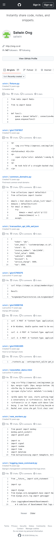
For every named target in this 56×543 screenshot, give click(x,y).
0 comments (28, 94)
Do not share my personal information (28, 531)
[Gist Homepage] (19, 4)
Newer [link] (24, 513)
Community (41, 526)
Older (32, 513)
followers (11, 50)
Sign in (36, 4)
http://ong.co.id (13, 46)
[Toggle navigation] (4, 5)
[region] (28, 111)
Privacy (14, 526)
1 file (7, 138)
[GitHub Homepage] (19, 535)
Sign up (48, 4)
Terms (6, 526)
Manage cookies (32, 528)
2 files (7, 94)
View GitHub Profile (28, 58)
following (24, 50)
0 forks (16, 94)
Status (31, 526)
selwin (5, 83)
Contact (20, 528)
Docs (50, 526)
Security (23, 526)
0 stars (39, 94)
